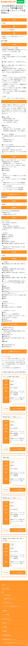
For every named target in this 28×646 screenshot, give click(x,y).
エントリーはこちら (18, 408)
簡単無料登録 (20, 1)
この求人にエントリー (14, 194)
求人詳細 (6, 408)
